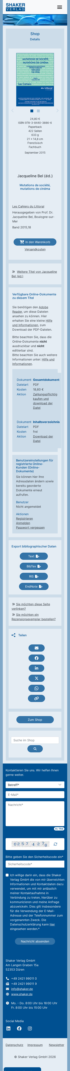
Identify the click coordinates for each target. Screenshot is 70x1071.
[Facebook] (19, 1028)
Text (31, 556)
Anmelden (23, 523)
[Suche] (35, 748)
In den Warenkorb (37, 242)
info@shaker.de (22, 989)
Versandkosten (35, 249)
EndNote (31, 586)
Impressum (35, 1045)
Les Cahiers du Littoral (28, 206)
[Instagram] (30, 1028)
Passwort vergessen (30, 527)
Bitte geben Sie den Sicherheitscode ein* (34, 857)
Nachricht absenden (35, 941)
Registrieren (24, 518)
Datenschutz (14, 1045)
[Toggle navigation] (59, 7)
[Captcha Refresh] (55, 844)
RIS (31, 576)
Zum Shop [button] (35, 720)
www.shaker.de (21, 994)
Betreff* (13, 785)
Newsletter (56, 1045)
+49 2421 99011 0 (24, 978)
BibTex (31, 566)
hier (52, 924)
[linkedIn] (8, 1028)
